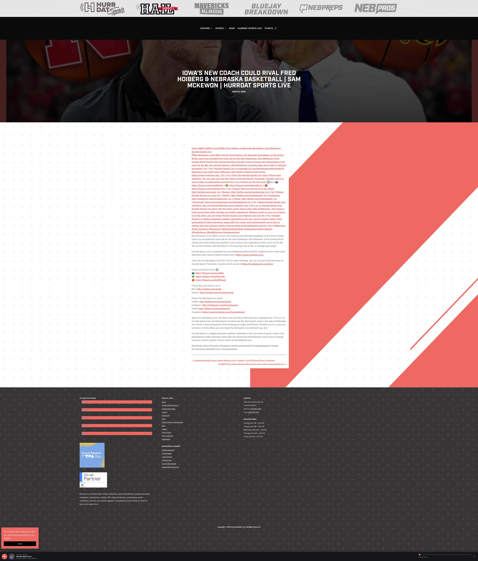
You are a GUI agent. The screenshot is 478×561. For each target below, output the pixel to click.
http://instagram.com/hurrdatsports (220, 305)
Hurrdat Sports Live (250, 28)
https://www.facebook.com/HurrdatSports (223, 312)
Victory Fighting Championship (172, 422)
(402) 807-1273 (253, 412)
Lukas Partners (167, 457)
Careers (164, 429)
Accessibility (166, 439)
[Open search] (275, 28)
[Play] (4, 556)
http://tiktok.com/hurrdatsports (214, 308)
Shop (232, 28)
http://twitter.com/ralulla (209, 289)
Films (163, 419)
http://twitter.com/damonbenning (216, 292)
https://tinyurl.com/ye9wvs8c (210, 276)
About (164, 402)
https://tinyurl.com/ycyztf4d (210, 273)
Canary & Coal (167, 460)
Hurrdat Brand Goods (169, 464)
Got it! (20, 544)
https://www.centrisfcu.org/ (249, 255)
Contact (164, 412)
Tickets (269, 28)
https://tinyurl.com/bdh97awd (211, 280)
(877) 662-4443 (255, 409)
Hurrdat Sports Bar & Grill (170, 467)
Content (205, 28)
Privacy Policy (166, 432)
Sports (219, 28)
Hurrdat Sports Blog (168, 409)
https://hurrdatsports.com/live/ (257, 264)
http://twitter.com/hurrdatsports (215, 301)
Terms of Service (167, 436)
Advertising (166, 415)
